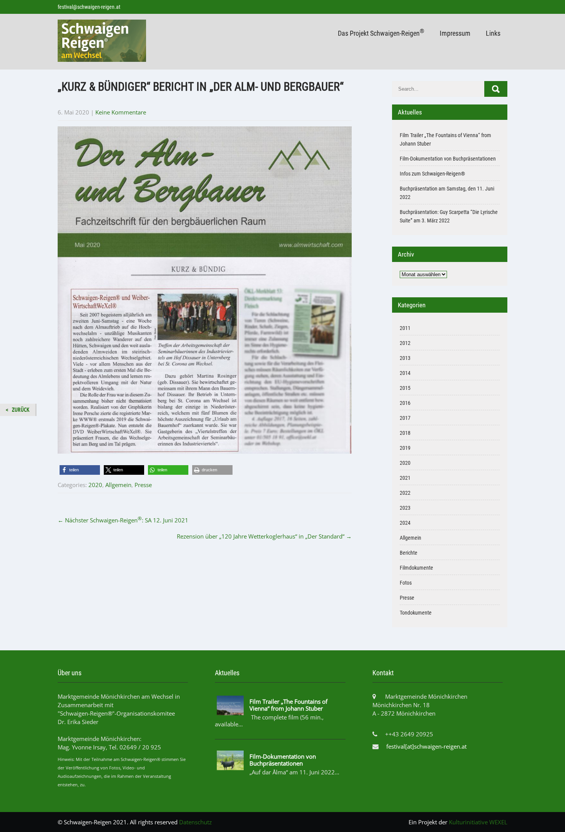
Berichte (408, 553)
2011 (405, 328)
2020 (95, 485)
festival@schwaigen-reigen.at (89, 7)
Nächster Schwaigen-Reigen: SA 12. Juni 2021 (123, 520)
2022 (405, 493)
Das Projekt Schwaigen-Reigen (381, 32)
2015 (405, 388)
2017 (405, 418)
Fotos (406, 583)
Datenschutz (195, 822)
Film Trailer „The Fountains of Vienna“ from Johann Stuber (288, 705)
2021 (405, 478)
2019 (405, 448)
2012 (405, 343)
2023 (405, 508)
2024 (405, 523)
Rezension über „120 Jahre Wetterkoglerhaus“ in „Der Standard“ (264, 536)
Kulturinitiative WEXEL (478, 822)
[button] (80, 470)
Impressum (455, 33)
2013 (405, 358)
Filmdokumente (416, 568)
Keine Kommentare (120, 112)
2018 (405, 433)
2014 (405, 373)
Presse (143, 485)
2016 (405, 403)
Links (493, 33)
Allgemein (118, 485)
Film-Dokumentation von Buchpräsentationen (448, 159)
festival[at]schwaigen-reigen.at (426, 746)
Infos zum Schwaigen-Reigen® (432, 174)
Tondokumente (416, 613)
